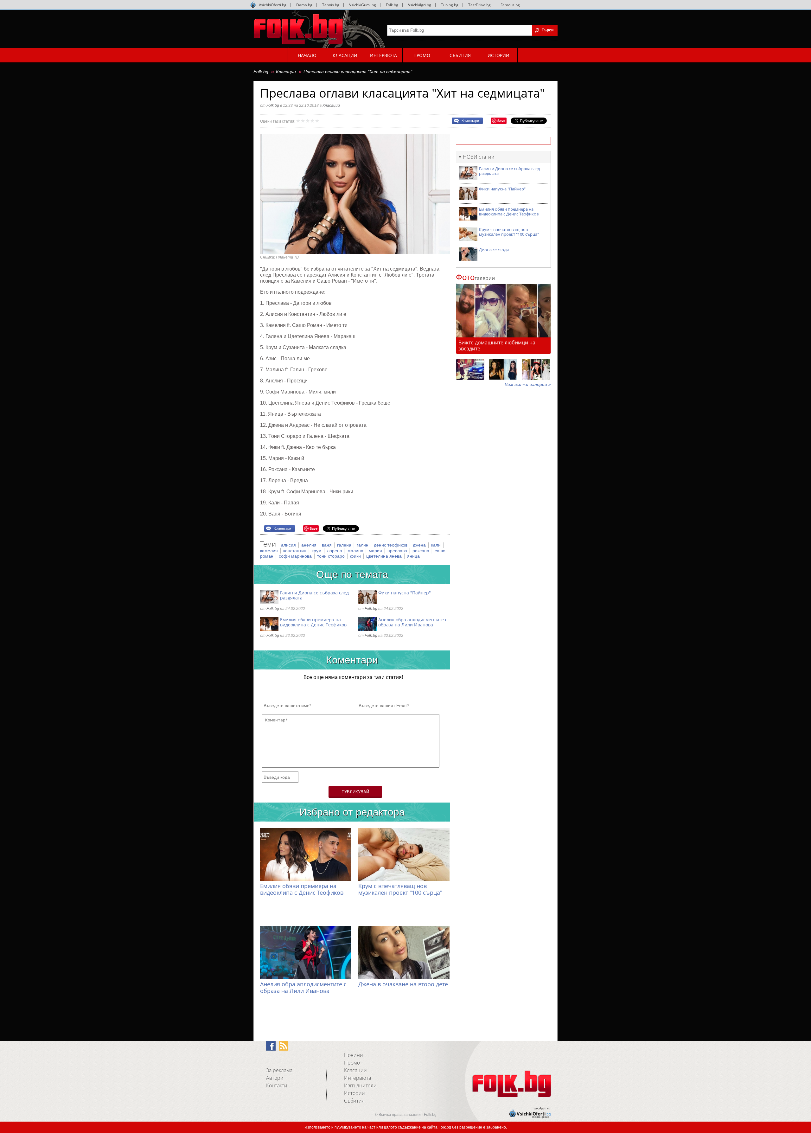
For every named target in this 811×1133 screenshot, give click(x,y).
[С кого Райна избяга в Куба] (470, 369)
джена (420, 544)
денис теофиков (391, 544)
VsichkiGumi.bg (362, 5)
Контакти (276, 1085)
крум (317, 550)
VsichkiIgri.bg (419, 5)
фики (356, 556)
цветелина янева (384, 556)
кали (436, 544)
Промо (352, 1062)
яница (413, 556)
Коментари (470, 121)
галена (345, 544)
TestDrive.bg (479, 5)
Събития (354, 1100)
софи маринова (296, 556)
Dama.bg (304, 5)
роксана (421, 550)
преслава (397, 550)
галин (363, 544)
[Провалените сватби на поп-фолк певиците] (536, 369)
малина (356, 550)
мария (376, 550)
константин (295, 550)
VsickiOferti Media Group (253, 5)
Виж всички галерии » (528, 384)
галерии (475, 278)
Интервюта (357, 1077)
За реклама (279, 1070)
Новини (353, 1055)
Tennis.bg (330, 5)
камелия (269, 550)
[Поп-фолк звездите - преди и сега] (503, 369)
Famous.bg (510, 5)
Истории (354, 1093)
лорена (335, 550)
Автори (275, 1077)
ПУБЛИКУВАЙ (355, 792)
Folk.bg (392, 5)
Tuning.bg (449, 5)
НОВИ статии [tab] (479, 156)
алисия (289, 544)
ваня (327, 544)
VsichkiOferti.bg (272, 5)
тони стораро (331, 556)
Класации (286, 71)
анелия (309, 544)
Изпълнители (360, 1085)
